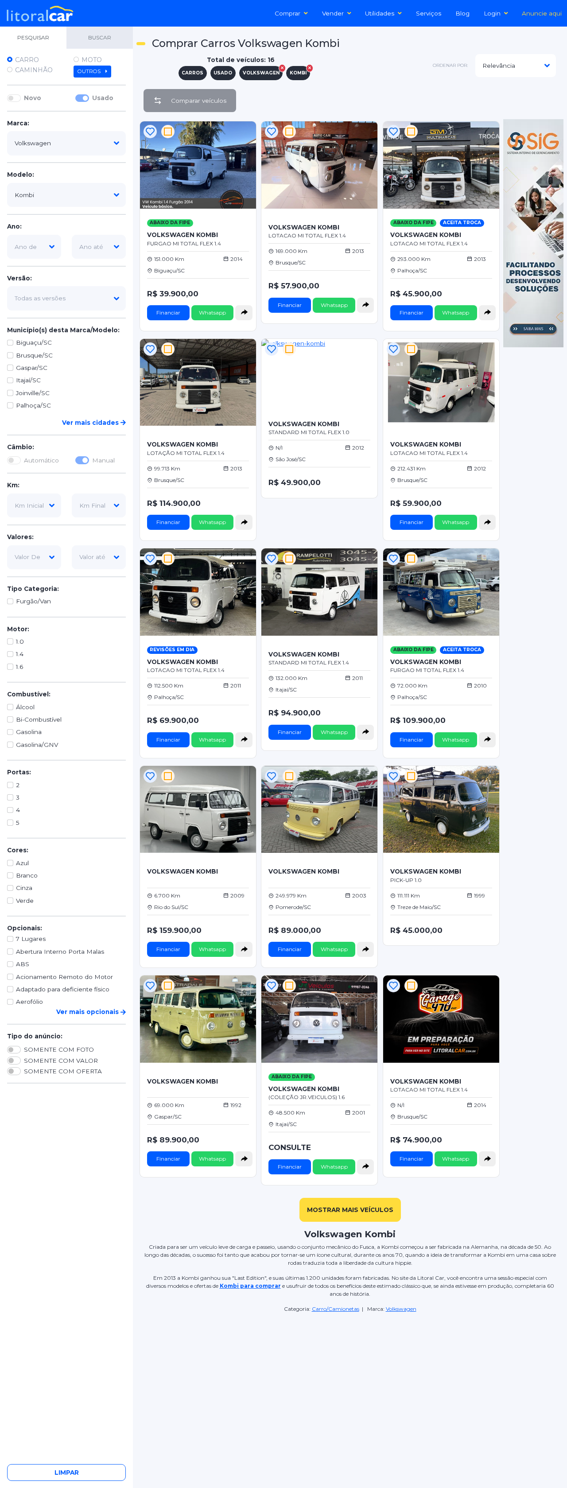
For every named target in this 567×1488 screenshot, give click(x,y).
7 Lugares (31, 939)
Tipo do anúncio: (34, 1036)
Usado (102, 97)
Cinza (24, 887)
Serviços (428, 13)
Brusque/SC (34, 355)
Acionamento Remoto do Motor (64, 976)
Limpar (66, 1472)
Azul (22, 862)
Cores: (17, 850)
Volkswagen (401, 1308)
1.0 (20, 641)
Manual (103, 460)
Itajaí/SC (28, 380)
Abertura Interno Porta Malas (60, 951)
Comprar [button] (287, 13)
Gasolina (29, 732)
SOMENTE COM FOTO (59, 1049)
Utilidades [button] (379, 13)
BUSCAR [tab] (99, 37)
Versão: (19, 278)
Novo (32, 97)
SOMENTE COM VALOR (61, 1060)
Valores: (20, 536)
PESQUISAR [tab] (33, 37)
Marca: (18, 123)
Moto (92, 60)
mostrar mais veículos (350, 1209)
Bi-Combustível (39, 719)
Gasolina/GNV (37, 744)
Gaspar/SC (31, 367)
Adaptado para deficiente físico (62, 989)
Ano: (14, 226)
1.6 (19, 666)
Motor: (18, 629)
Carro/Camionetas (335, 1308)
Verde (25, 900)
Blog (462, 13)
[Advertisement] (350, 1375)
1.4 (19, 654)
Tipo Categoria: (33, 588)
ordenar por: (450, 65)
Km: (13, 485)
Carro (27, 60)
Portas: (19, 772)
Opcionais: (24, 928)
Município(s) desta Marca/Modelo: (63, 330)
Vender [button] (333, 13)
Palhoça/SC (33, 405)
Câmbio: (20, 447)
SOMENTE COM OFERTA (63, 1071)
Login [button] (492, 13)
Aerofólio (29, 1002)
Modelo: (20, 175)
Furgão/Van (33, 601)
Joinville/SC (33, 392)
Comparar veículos (198, 100)
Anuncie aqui (542, 13)
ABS (22, 963)
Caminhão (34, 70)
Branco (27, 875)
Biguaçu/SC (34, 342)
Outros (90, 71)
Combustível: (28, 694)
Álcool (25, 707)
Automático (41, 460)
